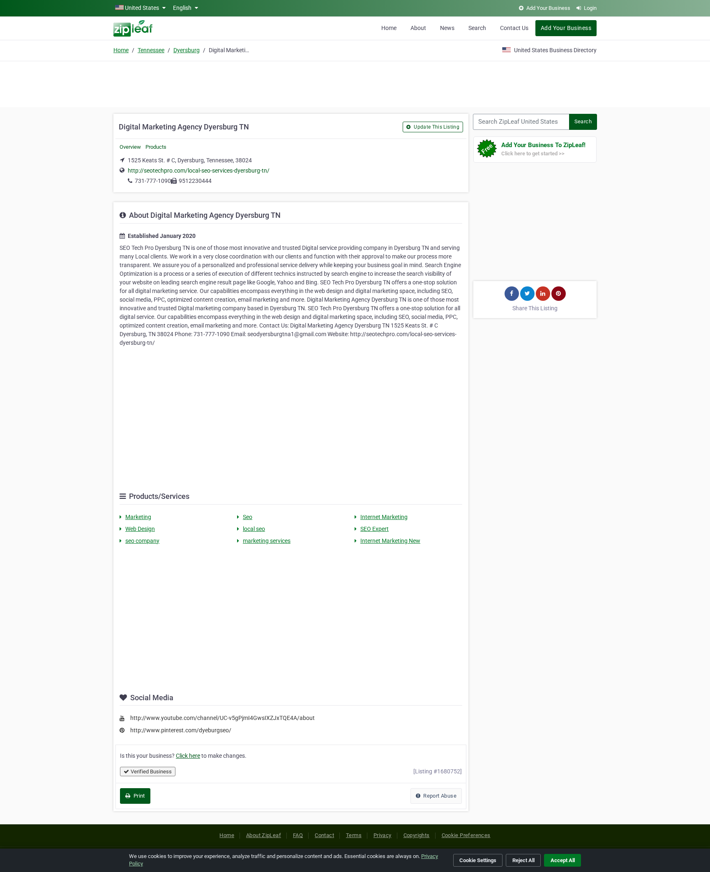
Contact (324, 835)
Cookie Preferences (466, 835)
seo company (142, 541)
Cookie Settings (477, 860)
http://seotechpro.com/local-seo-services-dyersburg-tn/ (199, 170)
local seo (254, 529)
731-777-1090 (153, 181)
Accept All (563, 860)
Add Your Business (566, 28)
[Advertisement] (355, 83)
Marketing (138, 517)
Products (155, 147)
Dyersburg (186, 50)
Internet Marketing (384, 517)
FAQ (298, 835)
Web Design (140, 529)
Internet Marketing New (390, 541)
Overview (130, 147)
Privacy (382, 835)
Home (388, 28)
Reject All (523, 860)
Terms (354, 835)
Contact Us (514, 28)
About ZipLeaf (263, 835)
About (418, 28)
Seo (247, 517)
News (447, 28)
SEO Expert (374, 529)
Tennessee (151, 50)
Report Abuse (439, 796)
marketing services (266, 541)
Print (138, 796)
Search (477, 28)
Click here (188, 755)
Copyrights (416, 835)
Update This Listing (436, 127)
